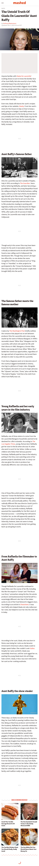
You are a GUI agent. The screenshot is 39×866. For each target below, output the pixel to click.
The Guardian (25, 183)
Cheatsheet (24, 604)
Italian (32, 648)
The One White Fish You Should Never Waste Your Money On (28, 849)
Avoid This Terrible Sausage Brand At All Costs (8, 824)
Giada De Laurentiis (24, 76)
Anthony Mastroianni (9, 23)
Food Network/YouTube (31, 581)
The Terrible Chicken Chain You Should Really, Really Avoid (9, 849)
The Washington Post (17, 331)
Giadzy (21, 106)
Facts (3, 8)
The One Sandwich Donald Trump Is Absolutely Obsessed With (29, 824)
